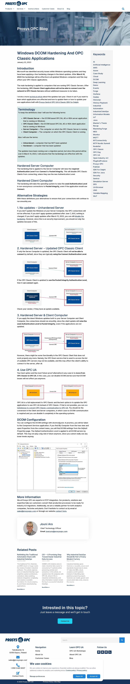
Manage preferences (37, 676)
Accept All (93, 676)
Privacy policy (82, 670)
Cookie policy (71, 670)
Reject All (79, 676)
